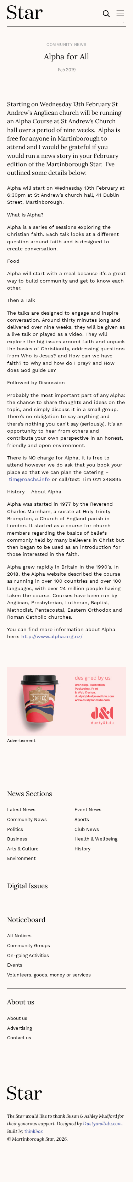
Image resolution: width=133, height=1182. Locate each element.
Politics (15, 829)
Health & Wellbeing (95, 839)
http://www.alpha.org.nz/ (52, 636)
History (82, 848)
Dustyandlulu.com (102, 1124)
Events (14, 965)
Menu (120, 15)
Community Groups (28, 945)
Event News (87, 809)
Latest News (21, 809)
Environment (21, 858)
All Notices (19, 935)
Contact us (19, 1037)
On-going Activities (28, 955)
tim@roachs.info (29, 479)
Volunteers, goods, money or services (49, 975)
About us (17, 1018)
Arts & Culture (23, 848)
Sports (81, 819)
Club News (86, 829)
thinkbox (33, 1131)
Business (17, 839)
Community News (66, 44)
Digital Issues (27, 886)
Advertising (19, 1028)
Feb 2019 (67, 70)
